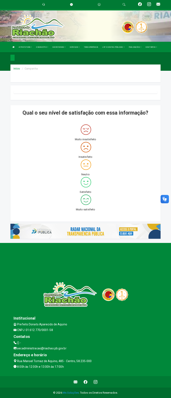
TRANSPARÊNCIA (91, 47)
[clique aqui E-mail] (75, 381)
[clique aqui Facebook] (85, 381)
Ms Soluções (71, 392)
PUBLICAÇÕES (134, 47)
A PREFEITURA (25, 47)
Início (17, 68)
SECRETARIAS (58, 47)
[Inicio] (13, 47)
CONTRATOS (151, 47)
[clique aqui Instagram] (95, 381)
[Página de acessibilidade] (99, 4)
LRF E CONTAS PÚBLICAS (112, 47)
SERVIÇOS (74, 47)
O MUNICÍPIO (41, 47)
